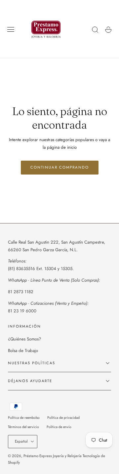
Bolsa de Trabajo (23, 350)
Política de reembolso (24, 417)
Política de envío (59, 426)
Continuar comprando (59, 167)
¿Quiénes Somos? (24, 339)
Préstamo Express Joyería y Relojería (52, 455)
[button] (11, 30)
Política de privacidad (63, 417)
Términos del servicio (23, 426)
